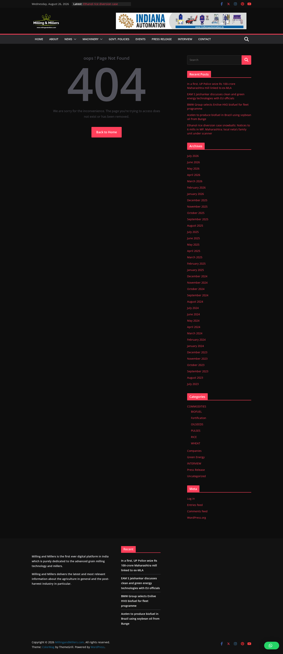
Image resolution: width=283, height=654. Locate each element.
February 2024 (196, 339)
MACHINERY (90, 39)
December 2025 (197, 200)
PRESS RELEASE (162, 39)
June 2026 (193, 162)
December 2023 (197, 352)
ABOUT (53, 39)
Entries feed (195, 505)
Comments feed (197, 511)
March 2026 (194, 181)
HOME (39, 39)
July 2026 (193, 156)
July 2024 (193, 308)
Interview (185, 39)
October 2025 (195, 213)
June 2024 (193, 314)
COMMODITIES (196, 406)
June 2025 (193, 238)
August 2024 (195, 301)
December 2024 (197, 276)
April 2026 (193, 175)
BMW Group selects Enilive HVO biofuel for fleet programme (138, 601)
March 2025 (194, 257)
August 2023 (195, 377)
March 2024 (194, 333)
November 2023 (197, 358)
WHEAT (195, 443)
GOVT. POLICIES (119, 39)
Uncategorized (196, 476)
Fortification (198, 418)
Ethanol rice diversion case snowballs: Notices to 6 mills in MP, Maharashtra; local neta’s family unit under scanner (218, 129)
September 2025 (197, 219)
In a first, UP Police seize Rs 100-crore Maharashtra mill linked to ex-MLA (139, 565)
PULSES (195, 430)
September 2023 (197, 371)
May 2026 (193, 168)
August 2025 (195, 225)
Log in (191, 498)
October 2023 (195, 365)
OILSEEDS (197, 424)
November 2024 (197, 282)
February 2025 (196, 263)
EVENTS (141, 39)
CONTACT (204, 39)
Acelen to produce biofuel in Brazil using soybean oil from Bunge (105, 5)
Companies (194, 451)
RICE (194, 437)
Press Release (196, 470)
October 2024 (195, 289)
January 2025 (195, 270)
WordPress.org (196, 517)
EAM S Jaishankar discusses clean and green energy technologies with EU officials (140, 583)
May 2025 (193, 244)
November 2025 (197, 206)
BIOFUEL (196, 411)
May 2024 (193, 320)
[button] (74, 39)
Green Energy (196, 457)
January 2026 (195, 194)
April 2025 (193, 251)
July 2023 (193, 384)
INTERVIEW (194, 463)
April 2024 (193, 327)
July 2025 (193, 232)
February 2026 (196, 187)
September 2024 (197, 295)
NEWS (68, 39)
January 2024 (195, 346)
